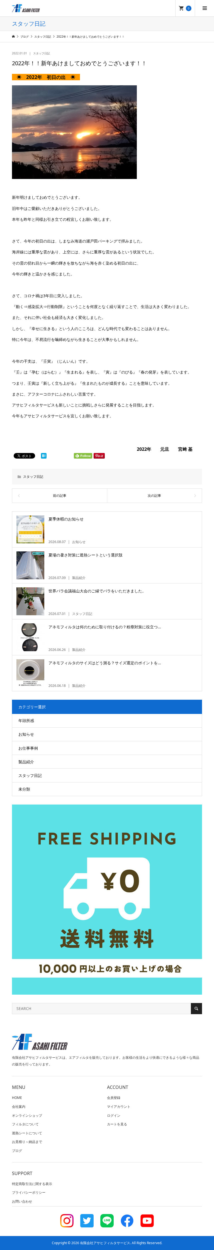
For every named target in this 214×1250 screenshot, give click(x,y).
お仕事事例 (28, 748)
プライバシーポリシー (28, 1192)
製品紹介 (26, 761)
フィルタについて (25, 1124)
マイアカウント (118, 1106)
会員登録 (113, 1097)
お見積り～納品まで (27, 1141)
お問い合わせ (22, 1201)
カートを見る (117, 1124)
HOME (17, 1097)
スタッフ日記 (41, 53)
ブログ (17, 1150)
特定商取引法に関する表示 (32, 1183)
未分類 (24, 789)
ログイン (113, 1115)
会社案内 (18, 1106)
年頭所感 (26, 720)
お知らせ (26, 734)
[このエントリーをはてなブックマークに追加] (44, 456)
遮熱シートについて (27, 1133)
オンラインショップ (27, 1115)
